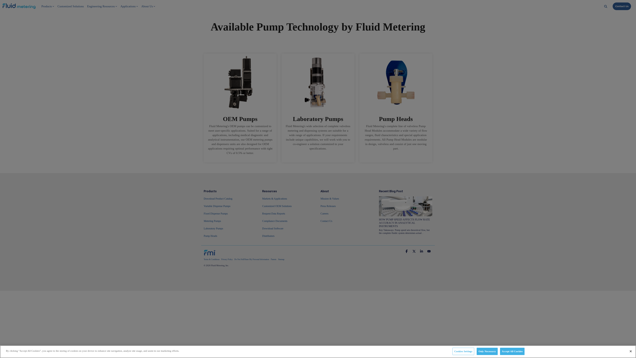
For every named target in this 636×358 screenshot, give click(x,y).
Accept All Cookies (512, 351)
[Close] (630, 351)
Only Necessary (487, 351)
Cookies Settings (463, 351)
